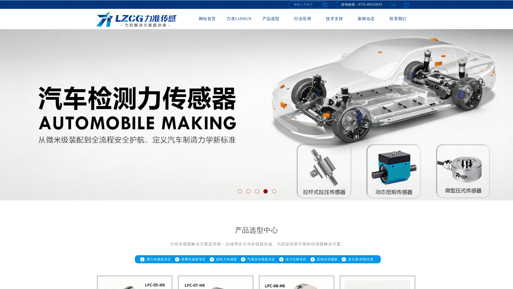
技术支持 (334, 19)
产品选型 (270, 19)
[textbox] (324, 4)
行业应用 (302, 19)
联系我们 (398, 19)
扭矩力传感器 (226, 259)
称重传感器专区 (193, 259)
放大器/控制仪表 (361, 259)
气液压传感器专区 (261, 259)
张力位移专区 (296, 259)
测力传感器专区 (159, 259)
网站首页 (207, 19)
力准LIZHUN (239, 19)
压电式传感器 (327, 259)
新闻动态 (366, 19)
